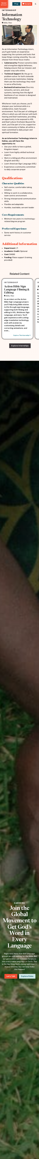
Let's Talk (10, 976)
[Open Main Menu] (35, 4)
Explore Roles (27, 976)
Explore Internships (20, 346)
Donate (27, 4)
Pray (16, 4)
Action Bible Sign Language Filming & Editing (16, 289)
